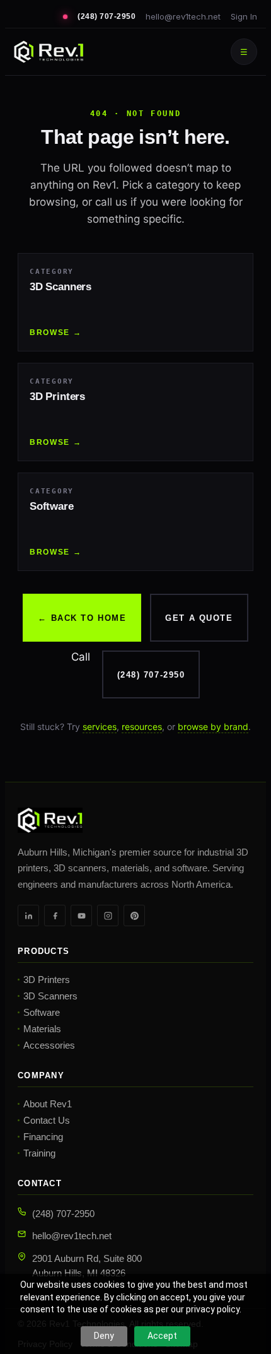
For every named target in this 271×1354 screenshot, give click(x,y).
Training (39, 1153)
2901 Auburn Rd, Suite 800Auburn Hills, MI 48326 (87, 1265)
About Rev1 (47, 1103)
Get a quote (199, 618)
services (100, 726)
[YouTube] (81, 915)
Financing (43, 1136)
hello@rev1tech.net (183, 16)
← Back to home (82, 618)
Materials (42, 1028)
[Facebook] (55, 915)
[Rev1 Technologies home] (48, 52)
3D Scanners (50, 996)
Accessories (49, 1045)
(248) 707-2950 (107, 16)
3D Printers (46, 979)
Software (41, 1012)
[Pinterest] (134, 915)
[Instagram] (107, 915)
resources (142, 726)
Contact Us (46, 1120)
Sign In (244, 16)
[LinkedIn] (28, 915)
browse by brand (213, 726)
